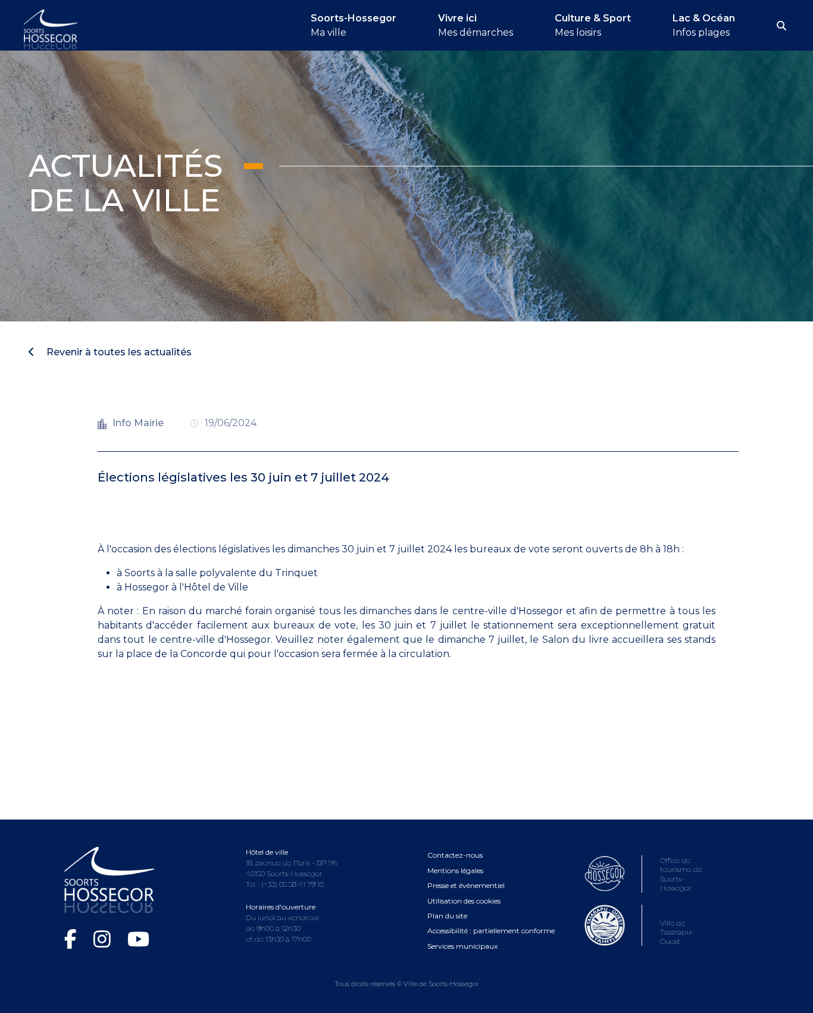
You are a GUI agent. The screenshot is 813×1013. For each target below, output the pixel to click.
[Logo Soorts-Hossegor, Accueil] (50, 28)
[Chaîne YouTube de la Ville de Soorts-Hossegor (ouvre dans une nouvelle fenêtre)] (138, 939)
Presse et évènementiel (466, 885)
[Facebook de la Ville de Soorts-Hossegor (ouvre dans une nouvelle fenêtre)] (73, 939)
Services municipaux (462, 946)
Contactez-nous (455, 855)
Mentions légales (455, 870)
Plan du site (447, 915)
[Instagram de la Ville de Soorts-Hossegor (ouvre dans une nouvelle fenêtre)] (104, 939)
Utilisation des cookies (464, 900)
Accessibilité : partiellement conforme (491, 930)
